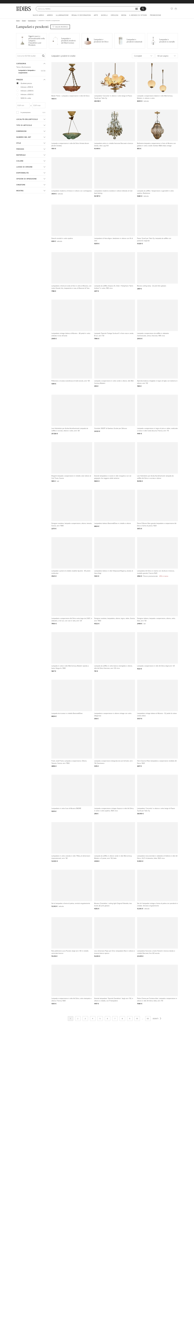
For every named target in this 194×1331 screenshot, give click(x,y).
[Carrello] (176, 9)
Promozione (155, 15)
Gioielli (104, 15)
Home (18, 20)
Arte (96, 15)
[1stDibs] (23, 8)
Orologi (114, 15)
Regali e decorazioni (81, 15)
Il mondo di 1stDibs (138, 15)
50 (148, 1018)
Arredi (50, 15)
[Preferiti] (172, 9)
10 (137, 1018)
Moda (123, 15)
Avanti (156, 1018)
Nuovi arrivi (38, 15)
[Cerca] (43, 56)
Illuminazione (62, 15)
